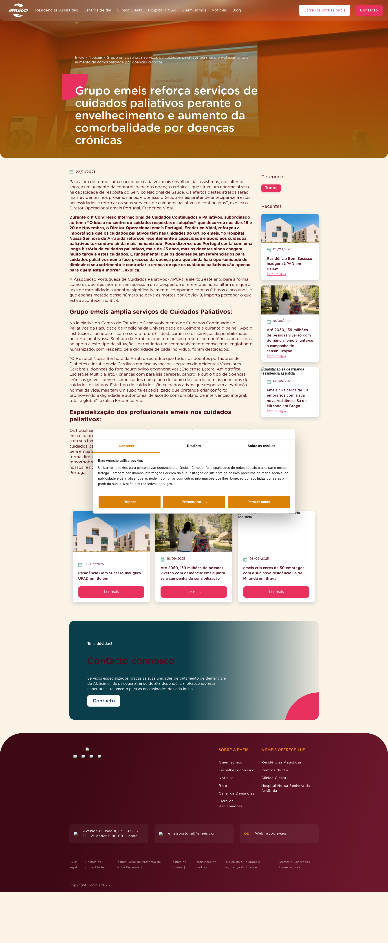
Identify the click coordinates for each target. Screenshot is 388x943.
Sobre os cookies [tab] (261, 446)
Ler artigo (276, 274)
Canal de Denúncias (236, 793)
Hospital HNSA (162, 10)
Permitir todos (258, 502)
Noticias (95, 57)
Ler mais (111, 592)
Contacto (369, 10)
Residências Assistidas (56, 10)
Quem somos (193, 10)
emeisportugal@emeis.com (192, 833)
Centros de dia (97, 10)
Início (79, 57)
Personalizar (191, 502)
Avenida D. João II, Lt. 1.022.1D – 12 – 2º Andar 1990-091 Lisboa (112, 833)
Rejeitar (129, 502)
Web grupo (271, 833)
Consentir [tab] (126, 446)
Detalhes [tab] (194, 446)
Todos (271, 188)
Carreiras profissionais (325, 10)
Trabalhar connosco (237, 770)
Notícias (219, 10)
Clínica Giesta (130, 10)
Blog (236, 10)
